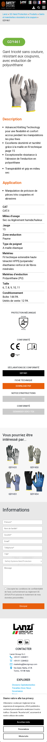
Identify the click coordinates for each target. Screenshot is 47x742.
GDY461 (23, 373)
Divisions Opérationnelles (23, 685)
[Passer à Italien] (29, 2)
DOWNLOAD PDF (23, 386)
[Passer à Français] (38, 2)
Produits (33, 14)
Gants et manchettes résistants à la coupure (23, 16)
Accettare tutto (23, 722)
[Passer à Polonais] (43, 2)
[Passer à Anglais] (34, 2)
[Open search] (39, 7)
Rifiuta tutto (23, 736)
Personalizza (23, 729)
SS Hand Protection (18, 14)
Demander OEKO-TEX (23, 411)
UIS (23, 398)
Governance (17, 691)
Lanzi (5, 14)
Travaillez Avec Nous (21, 688)
